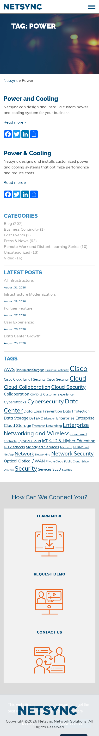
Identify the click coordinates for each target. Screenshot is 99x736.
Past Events (14, 235)
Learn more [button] (73, 711)
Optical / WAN (31, 461)
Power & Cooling (27, 153)
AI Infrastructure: (19, 281)
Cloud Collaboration (27, 387)
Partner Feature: (18, 309)
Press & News (16, 241)
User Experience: (19, 322)
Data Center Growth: (22, 336)
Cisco (78, 369)
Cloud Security (68, 387)
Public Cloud (72, 461)
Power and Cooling (31, 98)
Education (49, 419)
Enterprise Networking (47, 426)
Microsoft (66, 447)
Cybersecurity (45, 402)
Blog (8, 224)
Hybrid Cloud (29, 441)
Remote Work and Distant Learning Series (41, 247)
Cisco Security (58, 380)
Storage (67, 469)
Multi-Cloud (81, 447)
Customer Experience (58, 394)
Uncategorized (17, 253)
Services (44, 470)
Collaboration (16, 394)
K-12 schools (14, 447)
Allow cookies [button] (70, 723)
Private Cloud (54, 461)
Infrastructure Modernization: (30, 295)
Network (24, 454)
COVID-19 (36, 395)
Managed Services (42, 447)
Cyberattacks (15, 402)
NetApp (9, 454)
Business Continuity (21, 230)
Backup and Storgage (30, 370)
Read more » (15, 123)
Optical (10, 461)
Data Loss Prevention (43, 411)
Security (26, 469)
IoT (45, 441)
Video (9, 258)
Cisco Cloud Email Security (25, 380)
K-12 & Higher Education (72, 441)
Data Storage (16, 418)
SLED (56, 470)
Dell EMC (36, 418)
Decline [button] (28, 723)
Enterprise (65, 418)
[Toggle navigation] (93, 6)
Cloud (78, 379)
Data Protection (76, 411)
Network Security (72, 454)
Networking (42, 454)
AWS (9, 370)
